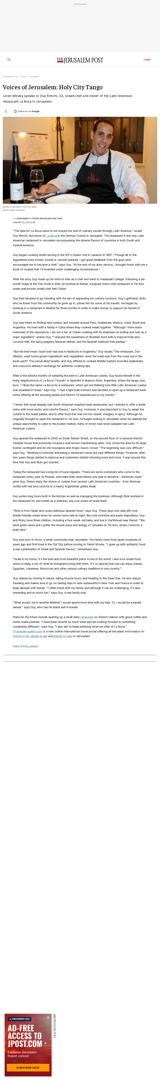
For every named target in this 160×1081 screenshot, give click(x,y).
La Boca (51, 235)
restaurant (86, 617)
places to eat (38, 636)
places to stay (63, 636)
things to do (21, 636)
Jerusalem (34, 76)
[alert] (28, 1045)
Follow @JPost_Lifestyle (25, 646)
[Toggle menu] (9, 59)
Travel (23, 76)
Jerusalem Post (10, 76)
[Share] (6, 111)
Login (147, 59)
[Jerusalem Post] (80, 60)
